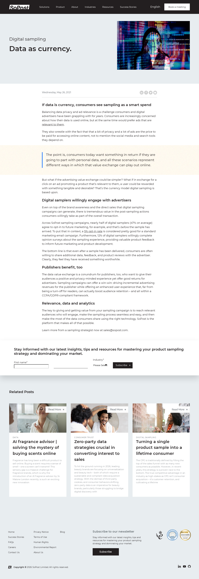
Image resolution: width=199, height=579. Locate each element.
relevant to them (53, 124)
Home (11, 532)
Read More (54, 409)
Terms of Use (40, 537)
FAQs (11, 542)
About (74, 7)
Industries (90, 7)
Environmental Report (45, 547)
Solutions (44, 7)
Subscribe (106, 551)
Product (60, 7)
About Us (38, 552)
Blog (62, 532)
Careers (12, 547)
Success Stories (128, 7)
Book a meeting (177, 7)
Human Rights (41, 542)
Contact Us (14, 552)
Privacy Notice (41, 532)
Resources (107, 7)
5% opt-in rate (93, 231)
